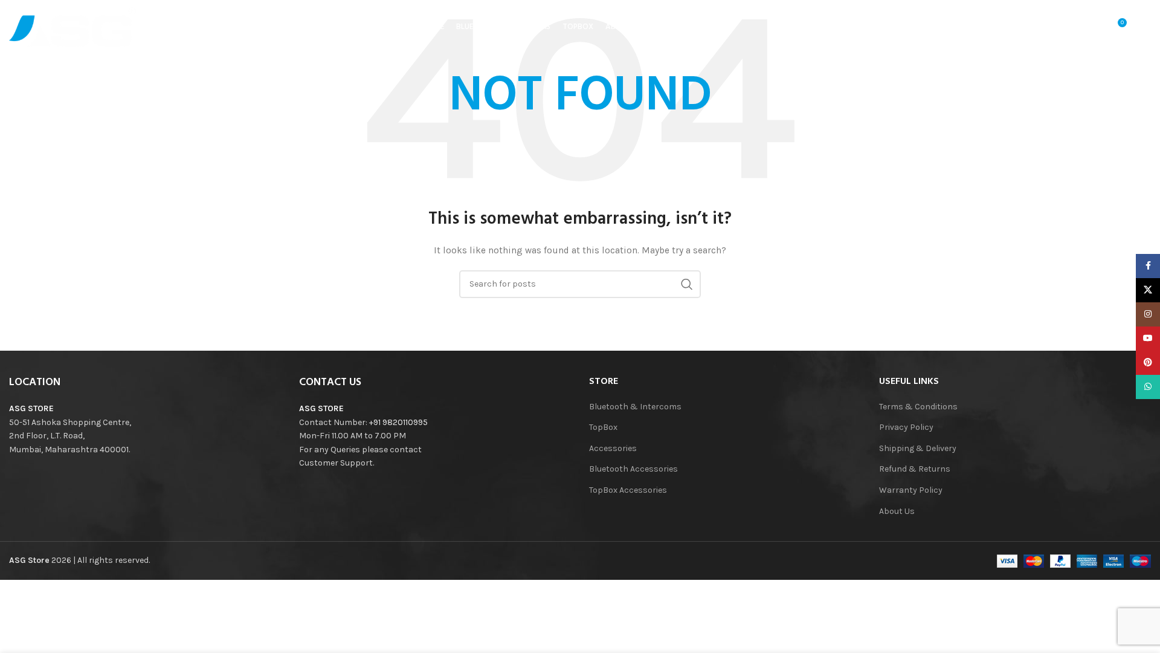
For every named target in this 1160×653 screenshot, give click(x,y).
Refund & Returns (914, 469)
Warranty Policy (910, 490)
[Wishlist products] (1091, 27)
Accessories (613, 448)
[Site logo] (72, 26)
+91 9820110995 (398, 422)
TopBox (603, 427)
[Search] (1067, 27)
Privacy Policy (906, 427)
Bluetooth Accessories (633, 469)
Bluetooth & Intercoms (635, 406)
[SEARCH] (687, 284)
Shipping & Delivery (917, 448)
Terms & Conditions (918, 406)
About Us (897, 511)
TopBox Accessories (628, 490)
